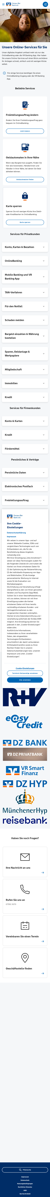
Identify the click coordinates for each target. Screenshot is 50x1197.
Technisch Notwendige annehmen (25, 673)
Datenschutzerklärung (16, 532)
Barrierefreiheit (25, 1194)
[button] (25, 247)
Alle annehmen (25, 680)
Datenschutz (25, 1180)
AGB (25, 1190)
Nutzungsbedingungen (25, 1184)
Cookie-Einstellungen (25, 668)
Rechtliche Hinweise (25, 1187)
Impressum (25, 1177)
